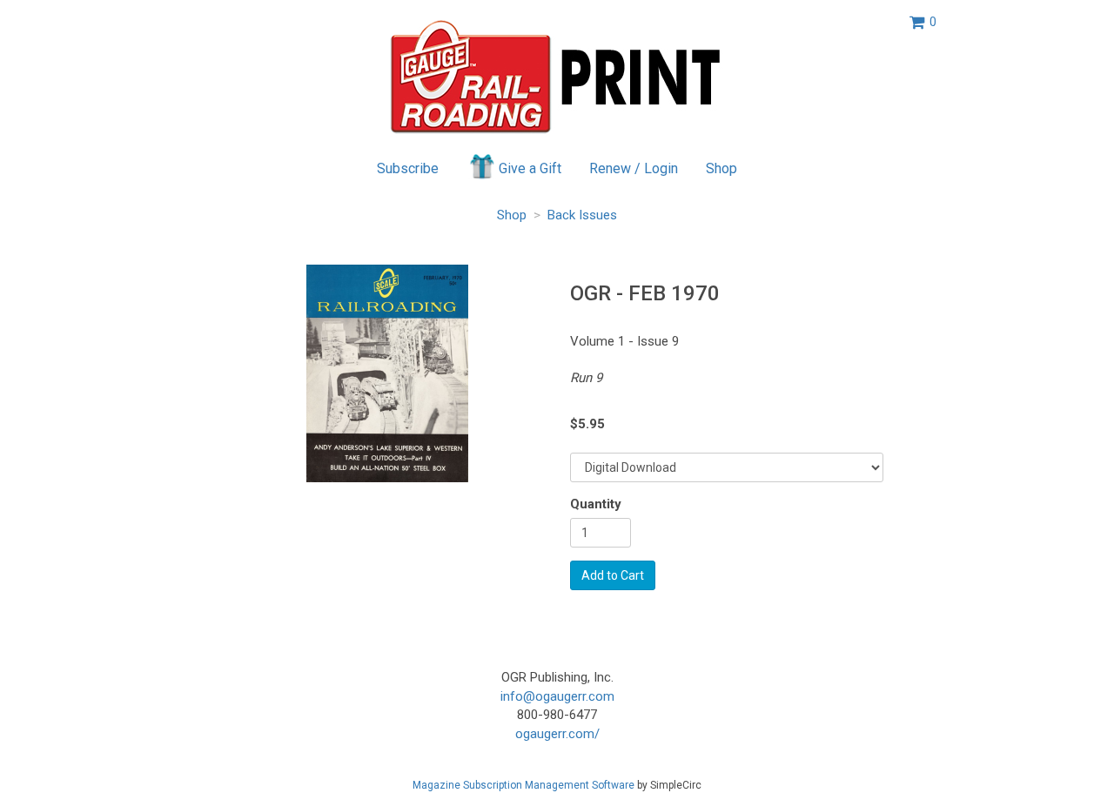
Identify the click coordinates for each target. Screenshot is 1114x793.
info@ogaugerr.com (557, 696)
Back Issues (582, 215)
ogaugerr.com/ (557, 734)
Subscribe (408, 168)
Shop (721, 168)
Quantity (595, 504)
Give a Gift (530, 168)
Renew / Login (633, 168)
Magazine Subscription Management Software (523, 785)
